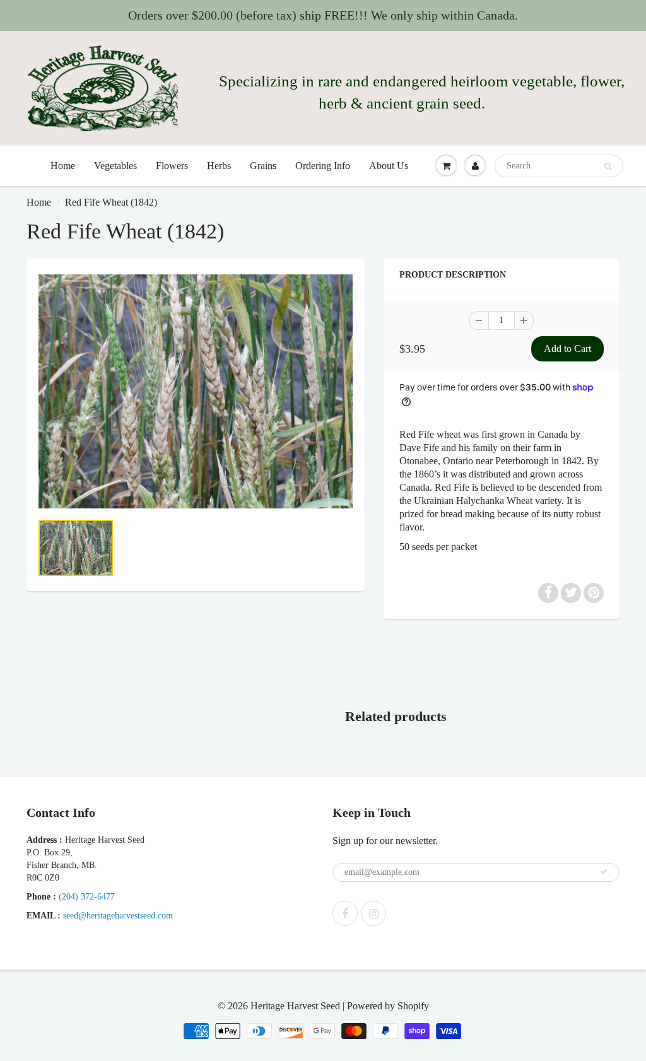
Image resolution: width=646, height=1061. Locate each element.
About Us (388, 165)
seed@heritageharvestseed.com (118, 915)
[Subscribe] (603, 872)
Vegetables (115, 165)
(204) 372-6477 (87, 896)
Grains (263, 165)
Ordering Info (322, 165)
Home (62, 165)
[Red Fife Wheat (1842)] (195, 391)
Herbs (219, 165)
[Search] (608, 166)
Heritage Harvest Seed (295, 1005)
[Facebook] (345, 913)
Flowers (172, 165)
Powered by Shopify (388, 1005)
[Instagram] (373, 913)
